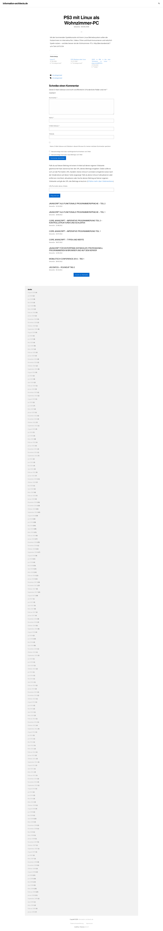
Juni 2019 (30, 522)
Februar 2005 (32, 908)
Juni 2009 (30, 812)
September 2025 (33, 329)
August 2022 (31, 429)
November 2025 (32, 322)
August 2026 (31, 292)
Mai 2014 (30, 679)
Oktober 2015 (32, 652)
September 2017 (33, 592)
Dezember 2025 (32, 319)
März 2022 (31, 439)
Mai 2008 (30, 832)
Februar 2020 (32, 495)
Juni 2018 (30, 562)
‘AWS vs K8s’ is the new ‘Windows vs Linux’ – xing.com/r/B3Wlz (101, 61)
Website (51, 134)
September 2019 (33, 512)
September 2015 (33, 655)
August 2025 (31, 332)
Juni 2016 (30, 639)
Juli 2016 (30, 635)
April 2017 (31, 605)
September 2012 (33, 729)
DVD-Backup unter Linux (78, 59)
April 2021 (31, 469)
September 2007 (33, 848)
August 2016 (31, 632)
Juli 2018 (30, 559)
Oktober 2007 (32, 845)
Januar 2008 (31, 838)
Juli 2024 (30, 376)
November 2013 (32, 695)
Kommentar (53, 98)
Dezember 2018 (32, 542)
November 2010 (32, 782)
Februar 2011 (32, 775)
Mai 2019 (30, 525)
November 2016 (32, 622)
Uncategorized (57, 75)
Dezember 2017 (32, 582)
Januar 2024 (31, 389)
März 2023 (31, 409)
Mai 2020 (30, 485)
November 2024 (32, 362)
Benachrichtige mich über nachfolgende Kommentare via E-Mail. (71, 151)
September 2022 (33, 425)
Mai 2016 (30, 642)
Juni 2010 (30, 795)
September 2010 (33, 785)
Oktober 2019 (32, 509)
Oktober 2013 (32, 699)
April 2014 (31, 682)
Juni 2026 (30, 299)
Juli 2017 (30, 599)
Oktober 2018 (32, 549)
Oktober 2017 (32, 589)
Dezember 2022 (32, 415)
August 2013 (31, 702)
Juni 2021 (30, 462)
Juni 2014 (30, 675)
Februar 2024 (32, 385)
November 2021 (32, 452)
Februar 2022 (32, 442)
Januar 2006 (31, 895)
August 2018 (31, 555)
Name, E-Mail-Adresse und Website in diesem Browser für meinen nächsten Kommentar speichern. (80, 146)
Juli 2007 (30, 855)
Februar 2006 (32, 892)
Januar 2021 (31, 475)
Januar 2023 (31, 412)
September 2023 (33, 395)
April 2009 (31, 818)
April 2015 (31, 665)
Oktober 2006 (32, 868)
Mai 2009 (30, 815)
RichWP (87, 927)
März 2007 (31, 858)
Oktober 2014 (32, 669)
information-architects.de (85, 919)
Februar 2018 (32, 575)
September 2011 (33, 762)
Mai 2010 (30, 798)
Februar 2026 (32, 312)
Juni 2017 (30, 602)
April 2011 (31, 768)
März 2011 (31, 772)
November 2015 (32, 649)
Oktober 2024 (32, 366)
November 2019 (32, 505)
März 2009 (31, 822)
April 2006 (31, 885)
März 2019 (31, 532)
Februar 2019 (32, 535)
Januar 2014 (31, 689)
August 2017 (31, 595)
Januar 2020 (31, 499)
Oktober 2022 (32, 422)
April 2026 (31, 306)
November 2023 (32, 392)
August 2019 (31, 515)
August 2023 (31, 399)
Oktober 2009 (32, 805)
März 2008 (31, 835)
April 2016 (31, 645)
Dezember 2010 (32, 778)
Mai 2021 (30, 465)
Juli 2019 (30, 519)
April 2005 (31, 902)
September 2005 (33, 898)
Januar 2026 (31, 316)
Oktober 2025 (32, 326)
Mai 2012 (30, 742)
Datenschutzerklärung (153, 3)
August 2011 (31, 765)
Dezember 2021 (32, 449)
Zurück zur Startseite (81, 275)
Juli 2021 (30, 459)
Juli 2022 (30, 432)
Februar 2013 (32, 718)
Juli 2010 (30, 792)
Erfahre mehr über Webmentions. (100, 181)
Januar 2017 (31, 615)
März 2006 (31, 888)
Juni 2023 (30, 406)
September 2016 (33, 629)
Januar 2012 (31, 755)
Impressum (156, 3)
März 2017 (31, 609)
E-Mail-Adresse (54, 126)
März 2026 (31, 309)
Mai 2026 (30, 302)
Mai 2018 (30, 565)
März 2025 (31, 349)
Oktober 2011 (32, 758)
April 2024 (31, 382)
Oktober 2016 (32, 625)
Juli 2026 (30, 296)
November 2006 (32, 865)
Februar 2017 (32, 612)
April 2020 (31, 489)
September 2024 (33, 369)
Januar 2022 (31, 445)
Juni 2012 (30, 738)
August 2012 (31, 732)
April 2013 (31, 712)
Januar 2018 (31, 579)
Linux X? (52, 59)
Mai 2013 (30, 709)
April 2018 (31, 569)
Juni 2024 (30, 379)
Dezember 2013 (32, 692)
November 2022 (32, 419)
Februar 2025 (32, 352)
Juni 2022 (30, 435)
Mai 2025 (30, 342)
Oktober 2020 (32, 482)
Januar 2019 (31, 539)
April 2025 (31, 346)
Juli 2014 (30, 672)
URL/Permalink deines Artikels (58, 186)
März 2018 (31, 572)
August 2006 (31, 872)
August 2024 (31, 372)
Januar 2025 (31, 355)
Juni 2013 (30, 705)
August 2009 (31, 808)
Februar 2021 (32, 472)
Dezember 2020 (32, 479)
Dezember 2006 (32, 862)
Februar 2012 (32, 752)
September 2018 (33, 552)
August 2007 (31, 852)
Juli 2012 (30, 735)
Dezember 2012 (32, 722)
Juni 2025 (30, 339)
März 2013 (31, 715)
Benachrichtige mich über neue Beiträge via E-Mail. (67, 154)
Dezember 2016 (32, 619)
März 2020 (31, 492)
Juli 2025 (30, 336)
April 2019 (31, 529)
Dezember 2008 (32, 825)
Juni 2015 (30, 662)
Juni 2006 (30, 878)
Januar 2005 (31, 912)
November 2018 (32, 545)
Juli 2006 (30, 875)
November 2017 (32, 585)
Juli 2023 (30, 402)
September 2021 (33, 455)
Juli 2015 (30, 659)
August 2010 (31, 788)
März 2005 (31, 905)
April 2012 (31, 745)
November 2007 (32, 842)
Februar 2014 (32, 685)
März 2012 (31, 748)
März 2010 (31, 802)
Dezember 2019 (32, 502)
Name (51, 117)
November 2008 (32, 828)
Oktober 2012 (32, 725)
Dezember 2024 (32, 359)
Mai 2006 (30, 882)
